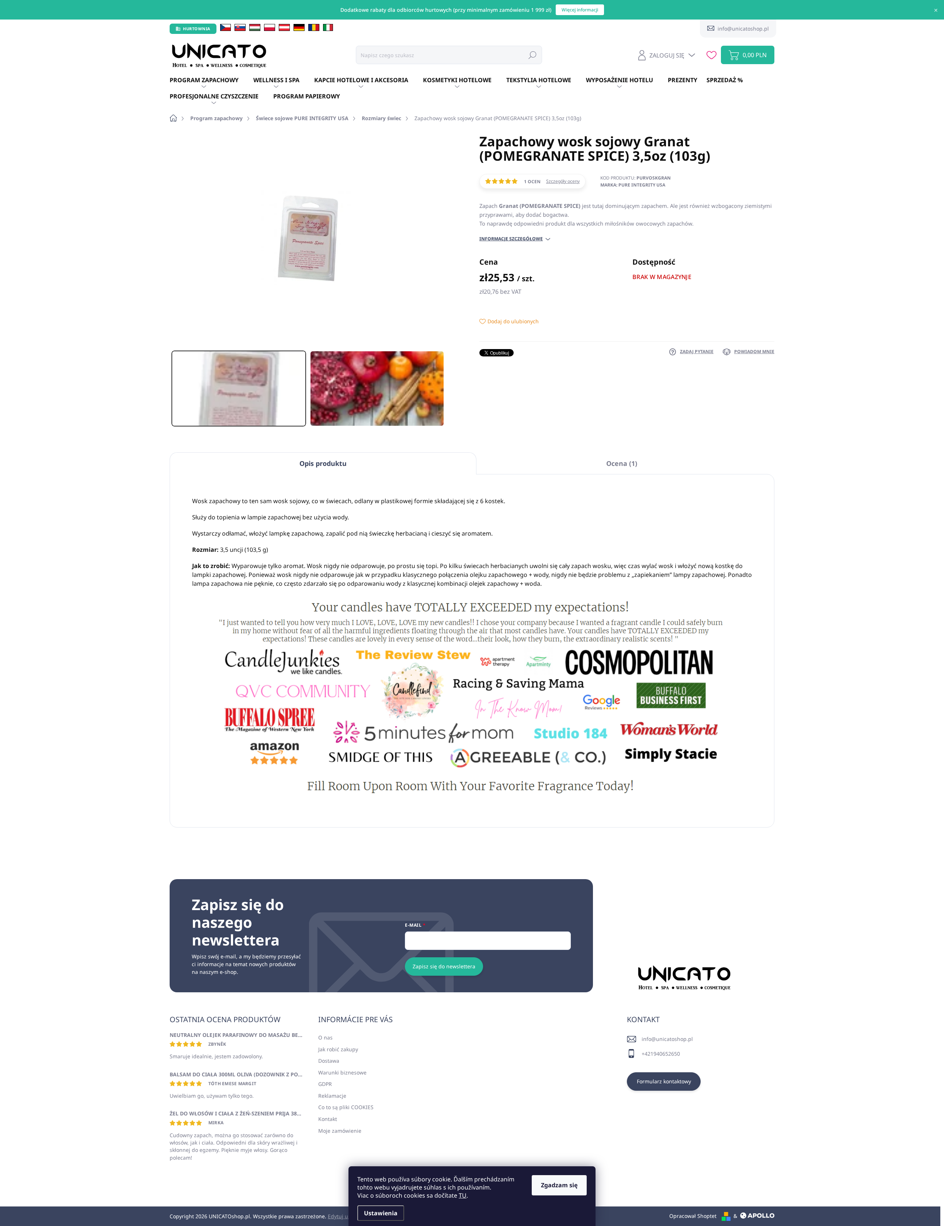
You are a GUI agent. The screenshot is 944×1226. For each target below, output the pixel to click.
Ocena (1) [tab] (621, 463)
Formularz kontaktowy (664, 1081)
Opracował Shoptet (692, 1215)
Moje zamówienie (339, 1130)
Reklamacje (332, 1095)
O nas (325, 1037)
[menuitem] (211, 80)
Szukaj (532, 54)
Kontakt (327, 1118)
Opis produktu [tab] (323, 463)
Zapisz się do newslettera (444, 966)
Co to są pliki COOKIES (346, 1107)
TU (462, 1195)
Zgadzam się (559, 1185)
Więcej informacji (580, 10)
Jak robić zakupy (338, 1049)
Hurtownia (197, 28)
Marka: (632, 185)
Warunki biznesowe (342, 1072)
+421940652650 (661, 1053)
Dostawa (328, 1060)
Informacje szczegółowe (511, 239)
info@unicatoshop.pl (667, 1038)
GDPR (325, 1083)
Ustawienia (381, 1213)
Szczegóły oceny (563, 181)
